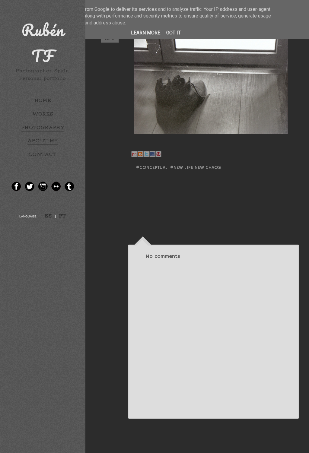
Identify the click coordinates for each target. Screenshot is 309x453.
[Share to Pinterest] (158, 154)
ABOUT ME (42, 141)
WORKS (42, 114)
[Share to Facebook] (152, 154)
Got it (173, 33)
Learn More (145, 33)
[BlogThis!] (140, 154)
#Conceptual (151, 168)
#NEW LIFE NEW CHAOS (195, 168)
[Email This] (134, 154)
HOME (42, 100)
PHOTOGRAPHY (42, 127)
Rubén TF (42, 43)
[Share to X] (146, 154)
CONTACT (43, 154)
